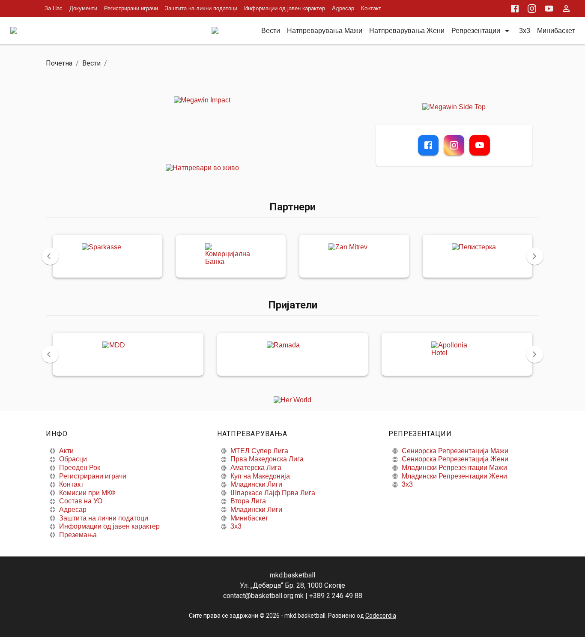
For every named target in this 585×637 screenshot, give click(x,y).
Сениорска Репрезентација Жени (455, 459)
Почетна (59, 63)
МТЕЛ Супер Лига (259, 451)
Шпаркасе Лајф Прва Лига (272, 492)
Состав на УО (80, 501)
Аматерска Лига (255, 467)
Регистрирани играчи (131, 8)
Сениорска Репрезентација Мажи (455, 451)
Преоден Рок (79, 467)
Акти (66, 451)
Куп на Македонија (260, 476)
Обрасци (73, 459)
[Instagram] (454, 145)
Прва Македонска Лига (267, 459)
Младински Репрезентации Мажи (454, 467)
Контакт (371, 8)
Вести (91, 63)
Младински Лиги (256, 484)
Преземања (78, 534)
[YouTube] (479, 145)
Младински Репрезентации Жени (454, 476)
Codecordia (380, 615)
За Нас (54, 8)
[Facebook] (428, 145)
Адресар (343, 8)
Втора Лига (248, 501)
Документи (83, 8)
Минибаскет (249, 518)
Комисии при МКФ (87, 492)
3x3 (236, 526)
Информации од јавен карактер (284, 8)
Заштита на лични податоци (201, 8)
